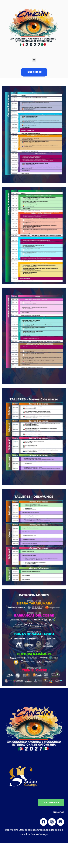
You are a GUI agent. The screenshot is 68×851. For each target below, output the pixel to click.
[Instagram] (52, 822)
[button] (34, 60)
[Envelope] (60, 822)
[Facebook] (43, 822)
